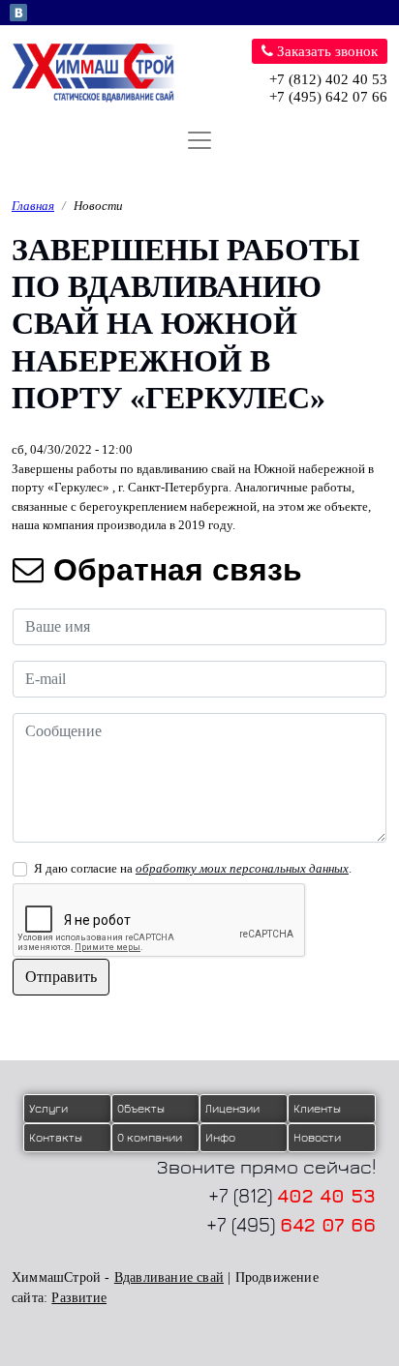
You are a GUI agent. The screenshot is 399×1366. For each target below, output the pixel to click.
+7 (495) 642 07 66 (328, 96)
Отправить (61, 976)
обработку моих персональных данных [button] (242, 868)
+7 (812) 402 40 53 (328, 79)
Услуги (48, 1108)
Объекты (141, 1108)
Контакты (55, 1137)
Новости (98, 205)
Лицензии (232, 1108)
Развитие (79, 1298)
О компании (149, 1137)
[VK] (18, 11)
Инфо (220, 1137)
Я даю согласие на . (193, 868)
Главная (33, 205)
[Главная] (102, 73)
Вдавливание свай (169, 1277)
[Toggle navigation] (199, 140)
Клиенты (317, 1108)
